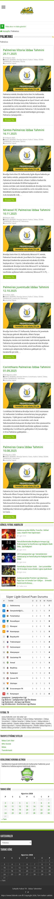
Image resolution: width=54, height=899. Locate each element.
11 (13, 806)
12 (20, 806)
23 (49, 810)
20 (27, 810)
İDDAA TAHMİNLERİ (10, 378)
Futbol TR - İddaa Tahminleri (30, 889)
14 (34, 806)
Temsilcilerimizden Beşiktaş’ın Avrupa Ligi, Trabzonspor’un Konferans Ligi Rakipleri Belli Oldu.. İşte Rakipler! (34, 544)
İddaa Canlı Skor (8, 741)
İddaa (36, 60)
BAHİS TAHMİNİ (10, 60)
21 (34, 810)
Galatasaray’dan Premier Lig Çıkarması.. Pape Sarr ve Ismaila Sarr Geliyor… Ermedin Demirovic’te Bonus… (34, 580)
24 (5, 813)
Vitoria (22, 61)
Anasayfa (6, 31)
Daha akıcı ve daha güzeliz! (15, 26)
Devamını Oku (9, 120)
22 (41, 810)
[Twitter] (28, 892)
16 (49, 806)
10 (5, 806)
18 (13, 810)
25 (13, 813)
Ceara (30, 457)
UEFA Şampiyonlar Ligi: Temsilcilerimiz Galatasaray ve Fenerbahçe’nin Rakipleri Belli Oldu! (34, 556)
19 (20, 810)
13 (27, 806)
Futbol (30, 60)
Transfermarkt (7, 750)
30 (49, 813)
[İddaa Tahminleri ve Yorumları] (27, 11)
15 (41, 806)
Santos (22, 141)
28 (34, 813)
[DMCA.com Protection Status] (27, 774)
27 (27, 813)
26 (20, 813)
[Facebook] (25, 892)
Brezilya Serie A (22, 60)
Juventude (16, 298)
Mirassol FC (16, 221)
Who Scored (6, 744)
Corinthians (32, 377)
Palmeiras (16, 61)
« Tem (4, 819)
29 (41, 813)
